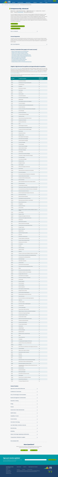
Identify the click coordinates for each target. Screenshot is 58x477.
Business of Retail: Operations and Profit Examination (20, 51)
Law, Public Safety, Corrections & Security (18, 425)
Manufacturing (13, 428)
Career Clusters (6, 4)
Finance (12, 406)
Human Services (14, 419)
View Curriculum (14, 23)
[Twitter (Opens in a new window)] (51, 472)
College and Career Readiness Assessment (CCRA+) (19, 52)
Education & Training (14, 400)
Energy (12, 403)
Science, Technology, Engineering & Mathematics (20, 434)
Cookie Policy (23, 469)
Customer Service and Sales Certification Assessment (20, 53)
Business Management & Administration (14, 4)
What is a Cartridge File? (14, 31)
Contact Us (34, 450)
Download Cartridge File (15, 28)
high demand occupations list (33, 70)
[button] (28, 2)
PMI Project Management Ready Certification (19, 58)
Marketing (12, 431)
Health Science (13, 412)
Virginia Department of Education (33, 466)
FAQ (24, 450)
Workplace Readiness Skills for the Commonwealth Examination (22, 61)
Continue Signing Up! (52, 459)
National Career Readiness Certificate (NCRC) (19, 57)
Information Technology (15, 422)
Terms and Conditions (29, 469)
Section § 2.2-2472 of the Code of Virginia (16, 68)
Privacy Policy (18, 469)
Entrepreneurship (20, 12)
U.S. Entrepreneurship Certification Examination (19, 59)
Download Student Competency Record (18, 26)
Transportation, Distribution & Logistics (18, 437)
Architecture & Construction (16, 391)
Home (2, 4)
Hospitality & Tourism (15, 415)
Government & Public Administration (17, 409)
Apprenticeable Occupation (37, 74)
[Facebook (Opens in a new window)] (49, 472)
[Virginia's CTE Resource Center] (47, 467)
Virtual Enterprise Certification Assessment (18, 60)
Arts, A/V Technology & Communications (18, 394)
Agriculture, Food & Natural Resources (18, 388)
